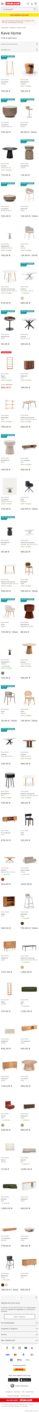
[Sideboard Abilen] (29, 1186)
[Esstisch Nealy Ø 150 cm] (29, 739)
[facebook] (7, 1348)
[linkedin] (32, 1348)
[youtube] (26, 1348)
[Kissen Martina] (10, 1146)
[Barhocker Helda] (29, 568)
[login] (32, 3)
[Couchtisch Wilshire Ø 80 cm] (10, 486)
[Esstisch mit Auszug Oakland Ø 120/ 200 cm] (10, 273)
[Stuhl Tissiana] (29, 486)
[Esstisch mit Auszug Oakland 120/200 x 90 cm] (29, 780)
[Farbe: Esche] (22, 298)
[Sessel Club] (10, 1102)
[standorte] (28, 3)
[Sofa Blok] (29, 988)
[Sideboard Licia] (29, 1262)
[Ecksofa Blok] (29, 1146)
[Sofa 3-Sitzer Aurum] (29, 857)
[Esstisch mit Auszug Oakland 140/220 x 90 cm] (10, 568)
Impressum (17, 1392)
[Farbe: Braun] (22, 923)
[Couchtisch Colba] (29, 1225)
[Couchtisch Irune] (29, 1065)
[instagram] (19, 1348)
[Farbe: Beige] (6, 1285)
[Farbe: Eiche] (22, 1125)
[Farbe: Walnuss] (2, 879)
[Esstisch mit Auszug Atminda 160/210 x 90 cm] (29, 527)
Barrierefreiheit (25, 1396)
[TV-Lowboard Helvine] (10, 1225)
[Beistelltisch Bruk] (10, 780)
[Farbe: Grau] (2, 673)
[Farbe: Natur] (22, 967)
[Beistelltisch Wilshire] (10, 648)
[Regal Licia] (10, 901)
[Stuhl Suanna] (29, 232)
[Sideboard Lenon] (10, 944)
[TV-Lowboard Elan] (29, 445)
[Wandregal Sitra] (10, 404)
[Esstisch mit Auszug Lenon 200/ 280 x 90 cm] (29, 944)
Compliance (9, 1392)
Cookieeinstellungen (13, 1396)
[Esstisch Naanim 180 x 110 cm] (10, 857)
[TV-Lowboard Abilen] (29, 1028)
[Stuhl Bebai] (29, 819)
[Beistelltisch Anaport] (29, 66)
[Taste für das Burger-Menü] (2, 3)
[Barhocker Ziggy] (29, 901)
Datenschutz (29, 1392)
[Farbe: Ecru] (2, 1125)
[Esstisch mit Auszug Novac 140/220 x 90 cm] (29, 404)
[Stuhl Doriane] (29, 696)
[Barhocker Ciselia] (10, 1262)
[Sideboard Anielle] (10, 1028)
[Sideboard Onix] (29, 361)
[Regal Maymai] (10, 361)
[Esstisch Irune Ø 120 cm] (10, 150)
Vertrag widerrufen (30, 1411)
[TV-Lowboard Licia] (10, 819)
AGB (23, 1392)
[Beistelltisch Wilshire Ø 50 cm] (10, 232)
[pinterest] (13, 1348)
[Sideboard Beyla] (29, 1102)
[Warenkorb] (36, 4)
